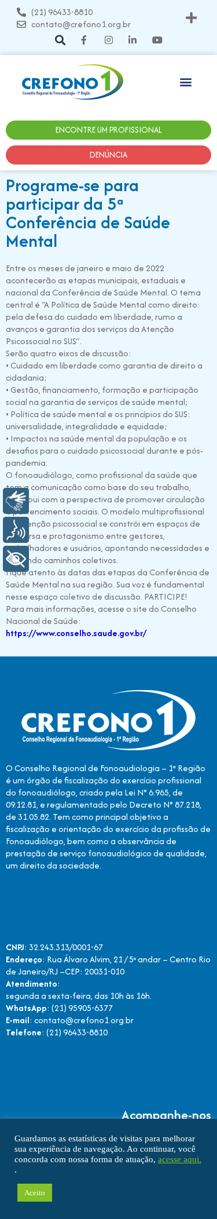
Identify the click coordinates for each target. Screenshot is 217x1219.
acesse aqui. (179, 1159)
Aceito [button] (34, 1192)
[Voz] (16, 530)
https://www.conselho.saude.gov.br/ (76, 633)
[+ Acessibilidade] (16, 559)
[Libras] (16, 501)
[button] (191, 18)
